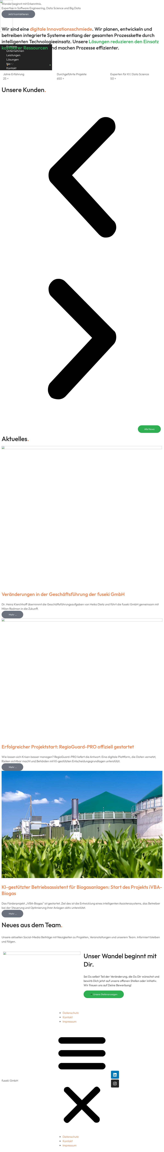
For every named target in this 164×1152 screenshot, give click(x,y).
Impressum (69, 1021)
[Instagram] (115, 1084)
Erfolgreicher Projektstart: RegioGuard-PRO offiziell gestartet (68, 747)
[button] (82, 178)
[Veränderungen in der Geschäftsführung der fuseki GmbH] (82, 448)
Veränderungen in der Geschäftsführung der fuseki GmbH (63, 594)
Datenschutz (71, 1013)
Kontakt (68, 1017)
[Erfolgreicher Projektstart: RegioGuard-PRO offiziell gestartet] (82, 620)
